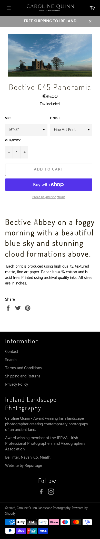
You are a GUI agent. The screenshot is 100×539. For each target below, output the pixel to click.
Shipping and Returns (22, 376)
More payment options (48, 197)
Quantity (13, 141)
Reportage (33, 465)
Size (8, 118)
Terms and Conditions (23, 368)
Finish (54, 118)
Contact (11, 351)
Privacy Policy (16, 384)
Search (11, 359)
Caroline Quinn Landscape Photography (44, 508)
